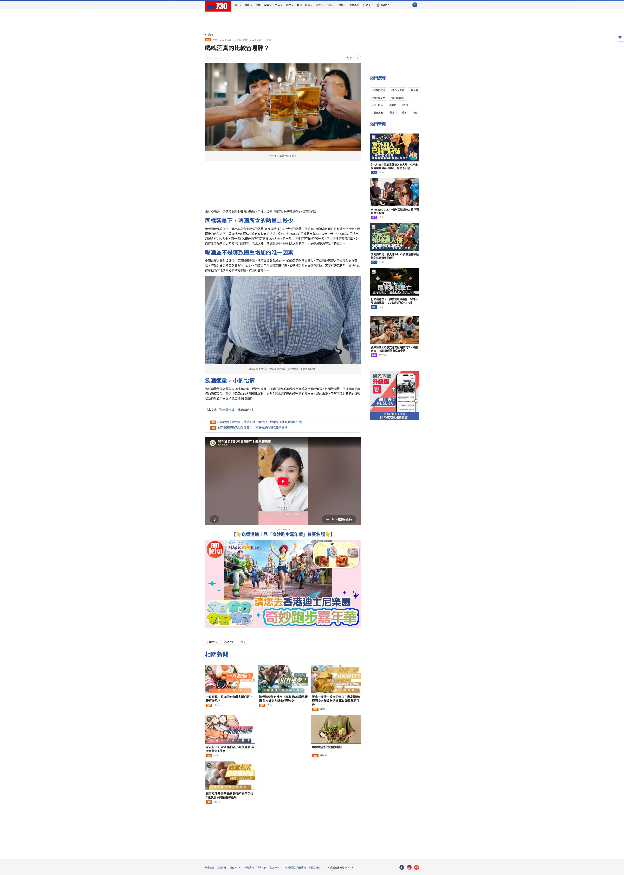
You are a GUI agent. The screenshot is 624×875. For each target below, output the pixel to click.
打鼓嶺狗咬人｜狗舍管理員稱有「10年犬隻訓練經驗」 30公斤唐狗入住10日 (394, 301)
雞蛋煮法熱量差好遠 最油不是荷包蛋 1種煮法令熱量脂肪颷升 (229, 795)
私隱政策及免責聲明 (295, 867)
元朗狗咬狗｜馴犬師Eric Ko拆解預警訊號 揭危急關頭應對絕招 (395, 256)
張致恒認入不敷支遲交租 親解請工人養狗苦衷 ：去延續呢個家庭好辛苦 (394, 349)
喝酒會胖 (229, 641)
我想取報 (221, 867)
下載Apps (262, 867)
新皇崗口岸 (379, 97)
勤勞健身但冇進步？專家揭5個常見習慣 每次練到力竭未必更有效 (283, 699)
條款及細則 (314, 867)
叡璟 (405, 105)
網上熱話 (378, 105)
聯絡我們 (249, 867)
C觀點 (393, 105)
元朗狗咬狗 (379, 90)
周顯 (416, 112)
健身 (392, 112)
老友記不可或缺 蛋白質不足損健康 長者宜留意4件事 (230, 749)
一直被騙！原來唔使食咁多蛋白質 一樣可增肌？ (229, 699)
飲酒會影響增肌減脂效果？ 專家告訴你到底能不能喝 (252, 427)
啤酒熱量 (213, 641)
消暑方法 (378, 112)
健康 (208, 39)
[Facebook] (401, 867)
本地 (374, 172)
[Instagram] (409, 867)
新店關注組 (398, 97)
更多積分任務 (329, 854)
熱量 (243, 641)
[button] (369, 5)
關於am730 (235, 867)
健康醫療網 (227, 410)
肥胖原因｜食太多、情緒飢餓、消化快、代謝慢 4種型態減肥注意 (259, 422)
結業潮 (414, 90)
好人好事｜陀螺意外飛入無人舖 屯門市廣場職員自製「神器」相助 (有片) (394, 166)
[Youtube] (416, 867)
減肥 (404, 112)
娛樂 (374, 217)
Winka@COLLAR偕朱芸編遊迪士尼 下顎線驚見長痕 (395, 211)
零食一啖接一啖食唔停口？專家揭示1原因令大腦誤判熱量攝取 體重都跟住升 (336, 701)
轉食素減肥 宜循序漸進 (327, 747)
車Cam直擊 (398, 90)
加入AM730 (276, 867)
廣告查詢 (209, 867)
